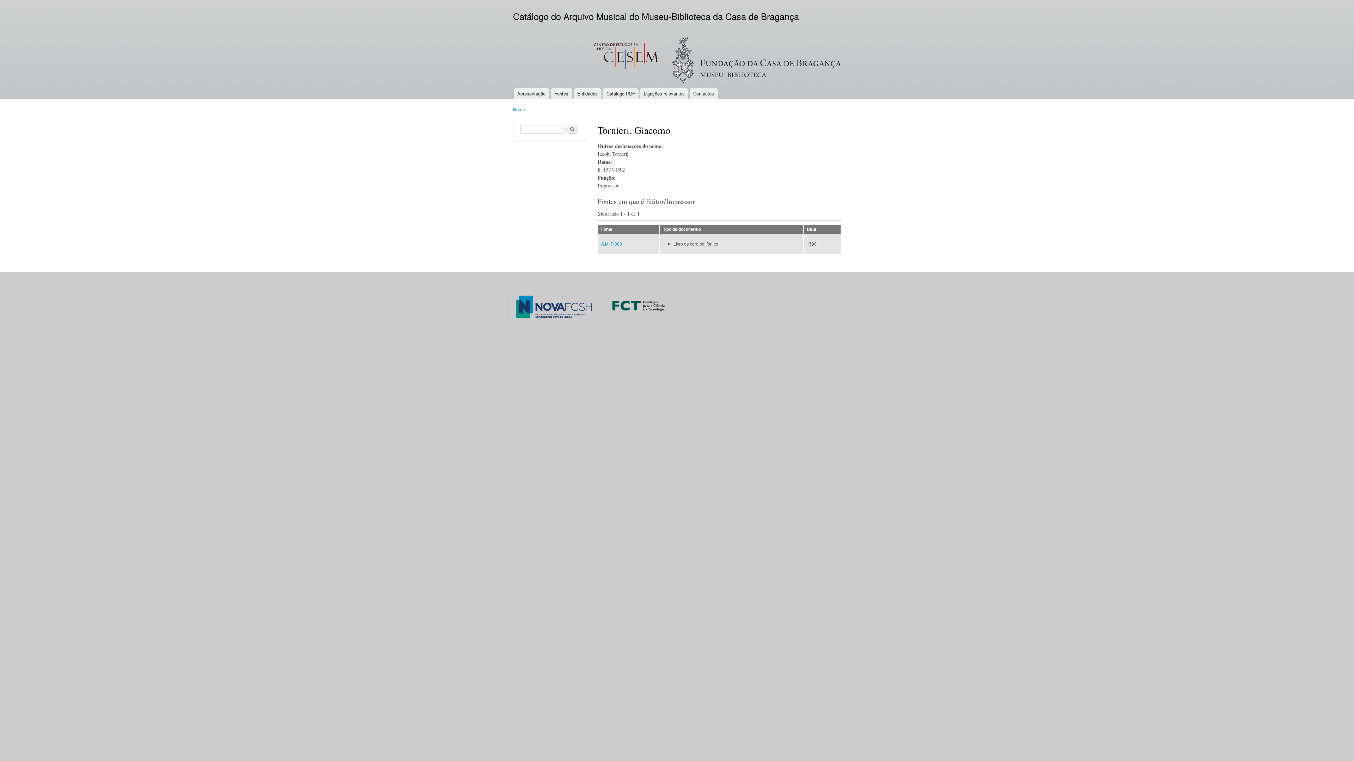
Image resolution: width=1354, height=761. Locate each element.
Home (519, 109)
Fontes (561, 93)
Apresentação (531, 93)
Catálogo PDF (620, 93)
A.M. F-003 (611, 244)
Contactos (703, 93)
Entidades (587, 93)
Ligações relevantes (664, 93)
